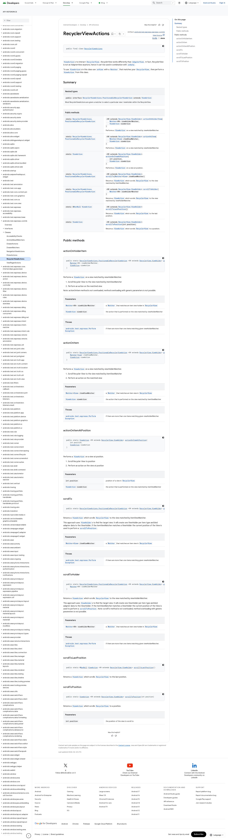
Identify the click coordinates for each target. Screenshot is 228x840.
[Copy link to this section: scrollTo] (74, 499)
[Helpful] (159, 25)
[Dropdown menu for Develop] (73, 3)
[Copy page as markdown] (120, 34)
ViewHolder (86, 522)
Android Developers (70, 25)
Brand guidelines (57, 834)
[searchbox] (16, 20)
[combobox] (163, 3)
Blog (103, 3)
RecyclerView (93, 62)
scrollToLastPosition (116, 209)
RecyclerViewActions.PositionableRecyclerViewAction (108, 98)
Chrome (75, 824)
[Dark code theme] (163, 46)
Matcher (113, 121)
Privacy (69, 807)
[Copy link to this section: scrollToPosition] (83, 687)
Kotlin (154, 38)
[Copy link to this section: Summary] (78, 82)
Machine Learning (74, 795)
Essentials (29, 3)
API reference (10, 12)
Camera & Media (73, 803)
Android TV (103, 807)
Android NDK (168, 809)
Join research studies (204, 803)
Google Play (84, 3)
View (119, 139)
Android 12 (135, 810)
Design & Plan (48, 3)
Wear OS (102, 795)
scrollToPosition (114, 224)
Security (38, 799)
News (37, 807)
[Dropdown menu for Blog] (108, 3)
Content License (124, 745)
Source (37, 803)
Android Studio (209, 3)
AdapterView (138, 62)
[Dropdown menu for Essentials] (36, 3)
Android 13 (135, 807)
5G (68, 810)
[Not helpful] (163, 25)
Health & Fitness (73, 799)
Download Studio (170, 805)
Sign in (222, 3)
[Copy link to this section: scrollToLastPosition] (88, 658)
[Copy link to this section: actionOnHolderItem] (88, 251)
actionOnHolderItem (152, 119)
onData (131, 65)
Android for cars (105, 803)
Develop (66, 3)
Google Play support (203, 799)
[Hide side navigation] (28, 835)
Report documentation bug (206, 795)
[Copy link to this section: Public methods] (87, 240)
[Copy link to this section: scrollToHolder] (82, 574)
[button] (15, 25)
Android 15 (135, 799)
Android (38, 791)
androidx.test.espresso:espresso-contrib (149, 32)
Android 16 (135, 795)
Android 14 (135, 803)
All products (121, 824)
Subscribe (199, 834)
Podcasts (38, 814)
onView (100, 69)
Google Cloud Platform (103, 824)
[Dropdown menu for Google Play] (92, 3)
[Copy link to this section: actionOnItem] (81, 343)
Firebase (86, 824)
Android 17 (135, 791)
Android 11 (135, 814)
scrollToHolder (150, 189)
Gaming (70, 791)
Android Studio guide (172, 794)
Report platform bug (203, 791)
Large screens (104, 791)
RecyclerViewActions (93, 48)
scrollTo (110, 176)
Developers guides (171, 798)
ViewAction (69, 62)
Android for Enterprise (43, 795)
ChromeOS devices (106, 799)
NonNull (77, 207)
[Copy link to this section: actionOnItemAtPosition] (93, 430)
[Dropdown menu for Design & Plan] (57, 3)
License (45, 834)
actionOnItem (149, 136)
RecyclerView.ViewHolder (129, 119)
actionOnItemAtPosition (117, 156)
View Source (157, 35)
